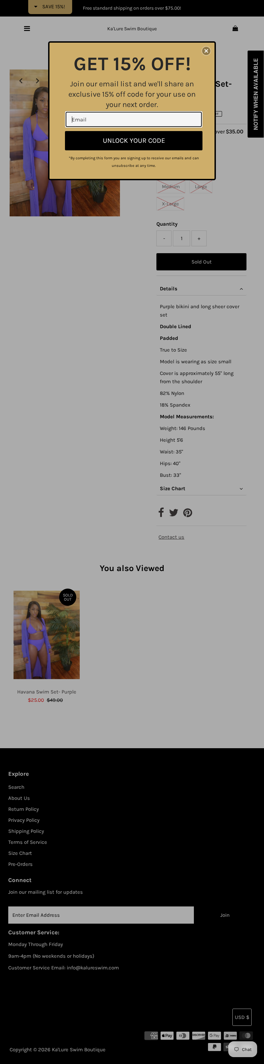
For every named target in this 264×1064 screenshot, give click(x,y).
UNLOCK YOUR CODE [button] (134, 140)
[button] (206, 51)
